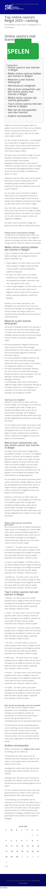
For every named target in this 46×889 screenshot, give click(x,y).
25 (12, 857)
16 (38, 846)
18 (12, 851)
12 (17, 846)
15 (33, 846)
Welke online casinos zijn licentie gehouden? (22, 99)
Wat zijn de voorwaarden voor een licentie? (22, 111)
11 (12, 846)
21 (27, 851)
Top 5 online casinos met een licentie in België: (25, 105)
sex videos (4, 888)
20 (22, 851)
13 (22, 846)
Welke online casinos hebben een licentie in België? (24, 75)
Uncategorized (32, 25)
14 (27, 846)
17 (6, 851)
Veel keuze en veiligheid (21, 85)
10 (6, 846)
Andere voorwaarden (20, 115)
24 (6, 857)
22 (33, 851)
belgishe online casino (32, 749)
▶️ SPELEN (19, 49)
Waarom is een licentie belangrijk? (21, 81)
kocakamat (11, 25)
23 (38, 851)
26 (17, 857)
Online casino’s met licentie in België (24, 68)
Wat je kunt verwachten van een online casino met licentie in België (24, 91)
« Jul (6, 866)
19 (17, 851)
